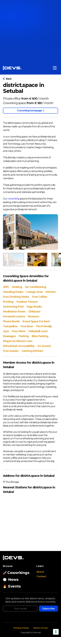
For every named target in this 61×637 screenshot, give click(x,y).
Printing (8, 301)
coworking (13, 198)
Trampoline (10, 326)
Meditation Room (14, 311)
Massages (9, 336)
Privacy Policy (21, 628)
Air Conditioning (35, 287)
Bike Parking (40, 336)
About (40, 571)
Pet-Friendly (44, 326)
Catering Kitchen (32, 351)
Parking (24, 336)
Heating (17, 287)
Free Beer (27, 326)
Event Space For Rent (36, 321)
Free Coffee (39, 296)
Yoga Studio (34, 306)
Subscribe (48, 608)
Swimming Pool (13, 306)
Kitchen (51, 292)
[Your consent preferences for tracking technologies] (56, 632)
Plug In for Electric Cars (17, 341)
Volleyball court (38, 331)
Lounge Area (34, 292)
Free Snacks (11, 351)
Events (14, 586)
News (13, 579)
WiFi (6, 287)
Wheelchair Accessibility (18, 346)
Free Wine (18, 331)
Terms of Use (40, 628)
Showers (33, 316)
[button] (13, 259)
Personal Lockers (14, 316)
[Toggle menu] (55, 68)
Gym (6, 331)
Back (9, 78)
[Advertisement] (30, 30)
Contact (41, 576)
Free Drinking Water (16, 296)
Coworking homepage (29, 110)
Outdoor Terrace (27, 301)
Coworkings (18, 573)
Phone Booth (11, 321)
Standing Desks (13, 292)
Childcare (34, 311)
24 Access (44, 346)
